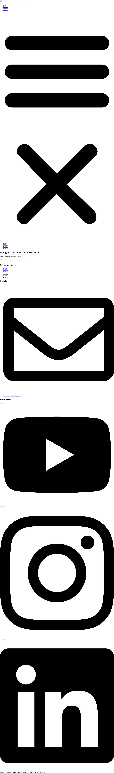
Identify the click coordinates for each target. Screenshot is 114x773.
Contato (5, 10)
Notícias (5, 8)
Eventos (5, 7)
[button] (57, 127)
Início (4, 5)
